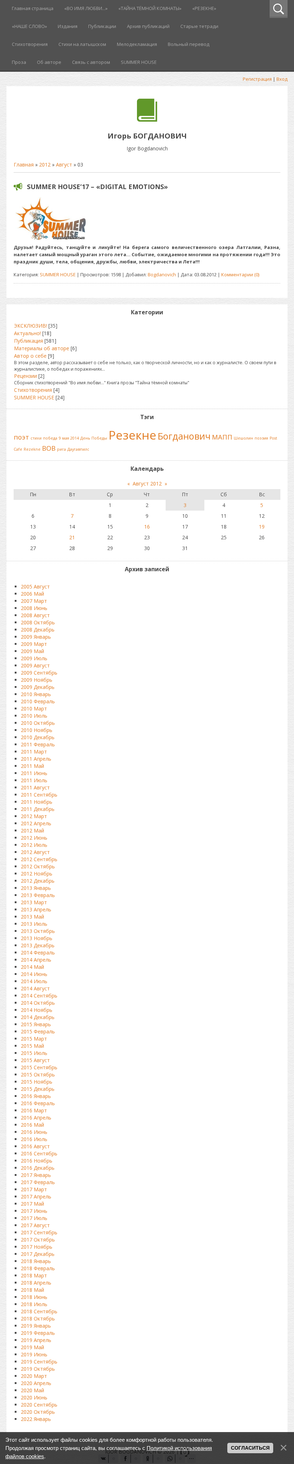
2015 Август (35, 1060)
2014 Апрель (36, 959)
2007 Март (34, 600)
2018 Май (32, 1289)
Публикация (28, 340)
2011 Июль (34, 780)
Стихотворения (33, 389)
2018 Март (34, 1275)
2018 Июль (34, 1304)
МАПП (222, 436)
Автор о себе (30, 355)
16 (147, 526)
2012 (45, 164)
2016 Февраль (38, 1103)
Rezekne (32, 449)
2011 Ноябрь (36, 801)
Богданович (184, 436)
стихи (36, 438)
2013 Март (34, 902)
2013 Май (32, 916)
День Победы (93, 438)
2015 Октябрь (38, 1074)
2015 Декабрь (37, 1088)
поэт (21, 436)
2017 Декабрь (37, 1253)
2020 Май (32, 1390)
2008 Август (35, 615)
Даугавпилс (78, 449)
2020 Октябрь (38, 1411)
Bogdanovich (162, 274)
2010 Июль (34, 715)
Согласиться (250, 1448)
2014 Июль (34, 981)
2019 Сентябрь (39, 1361)
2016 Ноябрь (36, 1160)
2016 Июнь (34, 1131)
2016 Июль (34, 1139)
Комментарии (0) (240, 274)
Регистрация (257, 79)
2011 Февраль (38, 744)
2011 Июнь (34, 773)
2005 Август (35, 586)
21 (72, 537)
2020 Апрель (36, 1383)
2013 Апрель (36, 909)
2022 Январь (36, 1419)
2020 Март (34, 1375)
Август (64, 164)
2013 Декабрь (37, 945)
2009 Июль (34, 658)
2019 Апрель (36, 1340)
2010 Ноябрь (36, 730)
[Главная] (147, 119)
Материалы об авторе (41, 348)
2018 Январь (36, 1261)
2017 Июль (34, 1218)
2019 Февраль (38, 1332)
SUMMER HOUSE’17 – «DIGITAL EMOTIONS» (97, 186)
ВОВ (49, 448)
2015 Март (34, 1038)
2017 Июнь (34, 1210)
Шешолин (243, 438)
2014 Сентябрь (39, 995)
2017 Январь (36, 1175)
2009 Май (32, 651)
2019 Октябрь (38, 1368)
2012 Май (32, 830)
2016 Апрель (36, 1117)
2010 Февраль (38, 701)
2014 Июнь (34, 974)
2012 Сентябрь (39, 859)
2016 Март (34, 1110)
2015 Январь (36, 1024)
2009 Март (34, 643)
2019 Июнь (34, 1354)
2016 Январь (36, 1096)
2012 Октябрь (38, 866)
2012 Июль (34, 844)
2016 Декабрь (37, 1167)
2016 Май (32, 1124)
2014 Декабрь (37, 1017)
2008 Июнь (34, 608)
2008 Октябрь (38, 622)
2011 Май (32, 765)
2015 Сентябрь (39, 1067)
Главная (24, 164)
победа (50, 438)
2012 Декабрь (37, 880)
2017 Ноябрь (36, 1246)
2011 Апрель (36, 758)
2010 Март (34, 708)
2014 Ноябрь (36, 1009)
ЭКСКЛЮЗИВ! (30, 325)
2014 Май (32, 966)
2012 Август (35, 852)
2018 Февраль (38, 1268)
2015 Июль (34, 1053)
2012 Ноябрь (36, 873)
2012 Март (34, 816)
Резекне (132, 435)
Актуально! (27, 333)
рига (61, 449)
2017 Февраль (38, 1182)
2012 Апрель (36, 823)
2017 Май (32, 1203)
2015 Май (32, 1045)
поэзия (261, 438)
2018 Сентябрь (39, 1311)
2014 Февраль (38, 952)
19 (262, 526)
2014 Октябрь (38, 1002)
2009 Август (35, 665)
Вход (282, 79)
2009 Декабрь (37, 687)
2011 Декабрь (37, 809)
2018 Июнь (34, 1297)
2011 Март (34, 751)
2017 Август (35, 1225)
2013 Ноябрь (36, 938)
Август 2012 (147, 483)
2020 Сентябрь (39, 1404)
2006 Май (32, 593)
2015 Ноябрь (36, 1081)
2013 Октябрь (38, 931)
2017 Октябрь (38, 1239)
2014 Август (35, 988)
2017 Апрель (36, 1196)
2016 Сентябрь (39, 1153)
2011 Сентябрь (39, 794)
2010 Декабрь (37, 737)
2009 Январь (36, 636)
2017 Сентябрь (39, 1232)
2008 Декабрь (37, 629)
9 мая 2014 (69, 438)
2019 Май (32, 1347)
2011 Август (35, 787)
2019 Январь (36, 1325)
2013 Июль (34, 923)
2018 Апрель (36, 1282)
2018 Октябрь (38, 1318)
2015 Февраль (38, 1031)
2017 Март (34, 1189)
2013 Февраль (38, 895)
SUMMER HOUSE (58, 274)
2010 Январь (36, 694)
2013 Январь (36, 887)
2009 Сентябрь (39, 672)
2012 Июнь (34, 837)
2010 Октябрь (38, 722)
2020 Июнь (34, 1397)
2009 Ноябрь (36, 679)
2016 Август (35, 1146)
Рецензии (25, 375)
